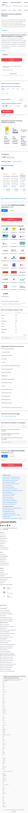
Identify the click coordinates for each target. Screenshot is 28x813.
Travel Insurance (3, 547)
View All (25, 335)
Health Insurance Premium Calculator (10, 480)
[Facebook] (1, 525)
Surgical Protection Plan (6, 382)
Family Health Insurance (7, 492)
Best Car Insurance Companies (6, 620)
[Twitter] (9, 525)
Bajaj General (4, 10)
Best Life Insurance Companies (6, 648)
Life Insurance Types (4, 642)
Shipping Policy (3, 559)
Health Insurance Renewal (17, 490)
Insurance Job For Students (5, 669)
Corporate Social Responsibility (6, 584)
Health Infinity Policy (5, 399)
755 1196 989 (5, 529)
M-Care (3, 362)
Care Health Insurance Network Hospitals (7, 140)
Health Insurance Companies (8, 487)
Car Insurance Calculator (5, 612)
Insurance (4, 2)
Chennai (3, 315)
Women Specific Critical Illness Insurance (10, 365)
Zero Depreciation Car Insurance (6, 613)
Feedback (2, 572)
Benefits (14, 10)
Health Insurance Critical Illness (9, 482)
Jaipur (2, 326)
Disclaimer (2, 575)
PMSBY (18, 514)
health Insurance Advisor (8, 485)
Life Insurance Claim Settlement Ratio (7, 644)
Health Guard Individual (6, 355)
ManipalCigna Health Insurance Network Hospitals (24, 141)
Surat (2, 318)
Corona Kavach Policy (6, 392)
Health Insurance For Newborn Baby (10, 500)
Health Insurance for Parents (8, 495)
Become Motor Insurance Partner (6, 658)
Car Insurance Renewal (4, 610)
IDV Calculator (3, 615)
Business (2, 545)
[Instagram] (5, 525)
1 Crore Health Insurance (15, 478)
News (3, 4)
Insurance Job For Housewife (5, 667)
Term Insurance (3, 541)
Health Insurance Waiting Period (9, 504)
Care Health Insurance (16, 508)
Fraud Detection (3, 557)
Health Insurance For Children (8, 499)
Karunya (20, 518)
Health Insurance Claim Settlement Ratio (11, 483)
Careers (1, 582)
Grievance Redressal (4, 556)
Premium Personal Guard (7, 369)
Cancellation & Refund (4, 563)
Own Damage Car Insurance (5, 617)
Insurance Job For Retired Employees (7, 671)
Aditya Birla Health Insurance (8, 511)
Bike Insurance (3, 536)
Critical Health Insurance (5, 631)
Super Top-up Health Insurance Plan (10, 488)
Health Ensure (4, 376)
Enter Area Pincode (21, 100)
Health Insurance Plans (15, 477)
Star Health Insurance (7, 508)
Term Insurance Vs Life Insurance (6, 646)
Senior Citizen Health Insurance (9, 494)
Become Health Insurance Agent (8, 416)
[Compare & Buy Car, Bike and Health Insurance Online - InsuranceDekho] (8, 522)
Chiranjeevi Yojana (6, 516)
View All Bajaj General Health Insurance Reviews (13, 198)
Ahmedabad (4, 329)
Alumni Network (3, 581)
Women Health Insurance (8, 497)
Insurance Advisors (16, 2)
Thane (2, 323)
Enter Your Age (5, 93)
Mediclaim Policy (6, 478)
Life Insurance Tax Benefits (5, 651)
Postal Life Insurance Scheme (6, 640)
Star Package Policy (5, 396)
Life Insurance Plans (4, 649)
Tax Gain (3, 386)
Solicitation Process (4, 579)
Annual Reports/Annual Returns (6, 577)
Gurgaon (3, 332)
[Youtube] (3, 525)
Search (12, 59)
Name (3, 214)
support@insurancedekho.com (10, 528)
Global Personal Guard (6, 403)
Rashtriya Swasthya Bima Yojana (9, 514)
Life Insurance (2, 540)
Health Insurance (6, 477)
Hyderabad (3, 321)
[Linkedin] (7, 525)
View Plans (11, 219)
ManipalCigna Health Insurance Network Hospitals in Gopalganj (10, 434)
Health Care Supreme (6, 372)
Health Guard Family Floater (7, 348)
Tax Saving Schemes (4, 548)
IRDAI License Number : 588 (11, 678)
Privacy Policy (2, 554)
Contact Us (2, 570)
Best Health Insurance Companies (7, 626)
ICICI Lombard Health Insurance (9, 513)
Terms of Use (2, 561)
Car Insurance (3, 534)
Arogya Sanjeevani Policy (7, 389)
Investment (2, 543)
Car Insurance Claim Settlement (6, 619)
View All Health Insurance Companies (9, 301)
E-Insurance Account (4, 564)
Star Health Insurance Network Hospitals (15, 140)
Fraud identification (4, 573)
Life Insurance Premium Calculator (7, 653)
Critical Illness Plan (5, 352)
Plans (10, 10)
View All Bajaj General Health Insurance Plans (11, 407)
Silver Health (4, 359)
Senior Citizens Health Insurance (6, 637)
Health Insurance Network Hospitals (10, 502)
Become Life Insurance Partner (6, 662)
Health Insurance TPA (7, 490)
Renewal (19, 10)
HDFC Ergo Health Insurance (8, 509)
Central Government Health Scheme (10, 518)
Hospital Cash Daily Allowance (8, 379)
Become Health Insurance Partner (6, 660)
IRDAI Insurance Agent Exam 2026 (6, 665)
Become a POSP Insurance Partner (6, 657)
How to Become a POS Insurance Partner (8, 664)
